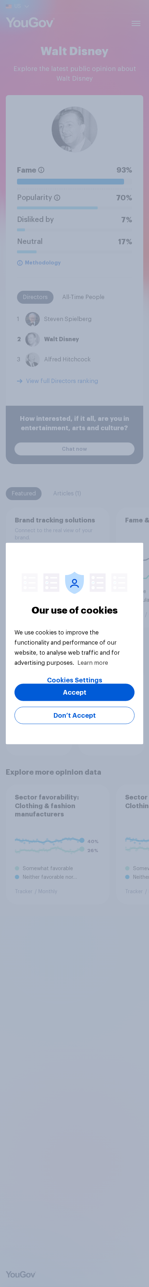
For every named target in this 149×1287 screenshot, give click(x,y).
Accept (74, 692)
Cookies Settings (74, 680)
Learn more (92, 663)
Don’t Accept (75, 715)
